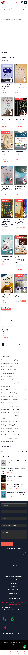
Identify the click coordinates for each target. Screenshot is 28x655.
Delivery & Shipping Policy (14, 589)
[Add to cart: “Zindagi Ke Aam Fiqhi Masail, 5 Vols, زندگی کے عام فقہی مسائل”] (24, 212)
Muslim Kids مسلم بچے (10, 431)
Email (4, 631)
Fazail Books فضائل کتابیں (11, 412)
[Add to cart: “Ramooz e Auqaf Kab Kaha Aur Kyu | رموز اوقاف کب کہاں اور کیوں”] (24, 77)
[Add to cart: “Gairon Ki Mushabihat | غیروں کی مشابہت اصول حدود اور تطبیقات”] (11, 111)
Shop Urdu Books (9, 376)
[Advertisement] (14, 35)
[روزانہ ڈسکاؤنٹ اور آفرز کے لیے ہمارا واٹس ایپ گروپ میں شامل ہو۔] (24, 553)
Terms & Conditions (14, 579)
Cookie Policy (14, 586)
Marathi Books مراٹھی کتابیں (11, 428)
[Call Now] (4, 619)
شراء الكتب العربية (9, 441)
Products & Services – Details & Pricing (14, 576)
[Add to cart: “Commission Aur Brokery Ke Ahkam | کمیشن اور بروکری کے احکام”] (24, 144)
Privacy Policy (14, 583)
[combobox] (3, 525)
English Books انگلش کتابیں (11, 360)
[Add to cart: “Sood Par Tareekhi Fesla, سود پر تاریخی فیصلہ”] (11, 287)
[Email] (4, 627)
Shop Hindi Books (9, 373)
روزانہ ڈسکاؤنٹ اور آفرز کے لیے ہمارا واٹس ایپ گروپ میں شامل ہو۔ (14, 558)
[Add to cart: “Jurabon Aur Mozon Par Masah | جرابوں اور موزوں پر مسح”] (11, 249)
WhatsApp (15, 622)
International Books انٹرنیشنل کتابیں (12, 417)
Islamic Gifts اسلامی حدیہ (10, 421)
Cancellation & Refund (14, 593)
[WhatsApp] (13, 619)
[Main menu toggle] (25, 2)
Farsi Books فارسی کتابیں (11, 409)
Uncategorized (8, 379)
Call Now (6, 622)
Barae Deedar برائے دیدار (11, 396)
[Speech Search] (23, 9)
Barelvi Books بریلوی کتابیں (11, 399)
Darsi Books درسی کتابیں (11, 406)
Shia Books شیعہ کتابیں (10, 438)
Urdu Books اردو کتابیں (11, 383)
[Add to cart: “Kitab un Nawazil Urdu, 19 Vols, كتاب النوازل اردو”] (11, 320)
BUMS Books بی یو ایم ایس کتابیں (13, 402)
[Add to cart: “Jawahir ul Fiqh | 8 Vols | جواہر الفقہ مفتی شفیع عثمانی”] (24, 111)
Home (2, 19)
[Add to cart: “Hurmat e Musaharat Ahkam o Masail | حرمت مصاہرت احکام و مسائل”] (11, 77)
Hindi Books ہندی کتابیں (11, 363)
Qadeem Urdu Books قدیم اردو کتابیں (13, 434)
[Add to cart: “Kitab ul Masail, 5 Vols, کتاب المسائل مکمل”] (24, 287)
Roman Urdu (7, 366)
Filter (3, 451)
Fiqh (16, 19)
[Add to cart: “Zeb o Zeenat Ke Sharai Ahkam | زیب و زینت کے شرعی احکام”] (11, 179)
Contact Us (14, 573)
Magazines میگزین (9, 425)
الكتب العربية (8, 386)
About (14, 569)
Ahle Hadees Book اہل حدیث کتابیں (13, 393)
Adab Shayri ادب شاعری (11, 389)
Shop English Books (9, 369)
